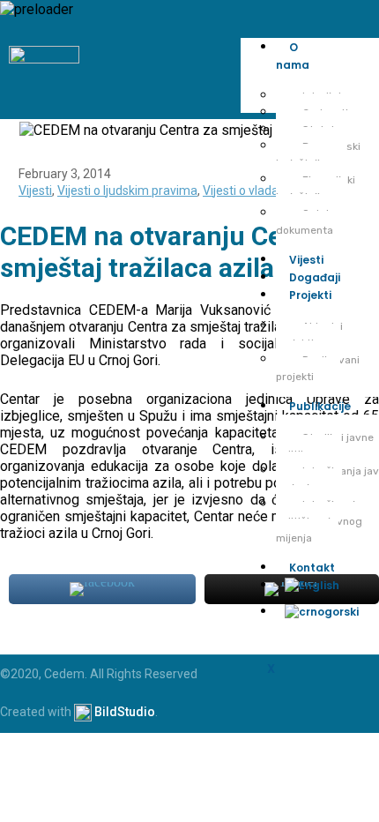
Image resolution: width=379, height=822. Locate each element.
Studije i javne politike (325, 445)
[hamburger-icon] (359, 58)
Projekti (310, 295)
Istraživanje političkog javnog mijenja (319, 521)
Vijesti (306, 259)
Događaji (314, 277)
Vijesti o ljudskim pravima (127, 190)
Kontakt (312, 567)
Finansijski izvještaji (315, 188)
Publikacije (320, 406)
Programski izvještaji (318, 154)
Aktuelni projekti (309, 334)
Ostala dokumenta (305, 221)
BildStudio (124, 711)
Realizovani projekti (318, 368)
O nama (292, 56)
